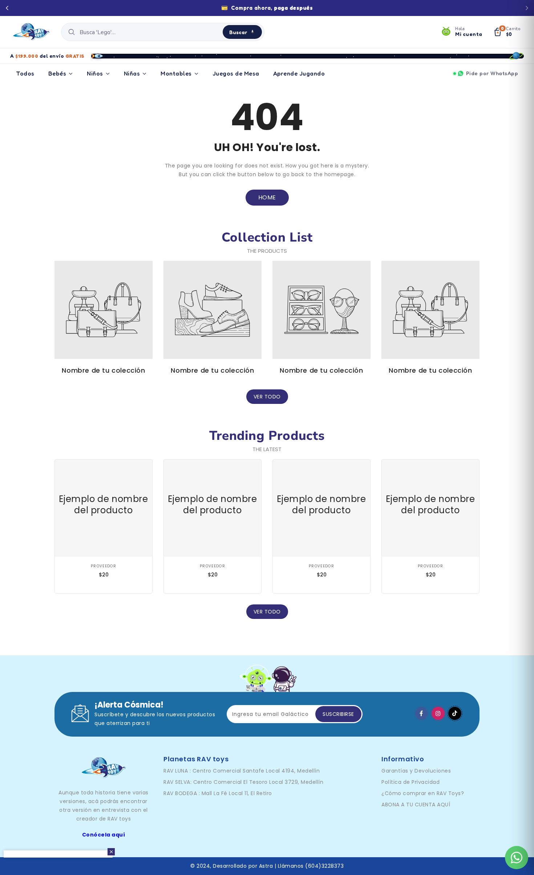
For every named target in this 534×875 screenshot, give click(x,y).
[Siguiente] (526, 8)
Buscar (238, 32)
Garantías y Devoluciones (416, 770)
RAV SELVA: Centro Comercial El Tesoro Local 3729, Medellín (243, 782)
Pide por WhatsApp (492, 73)
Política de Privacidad (410, 782)
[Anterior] (7, 8)
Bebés (57, 73)
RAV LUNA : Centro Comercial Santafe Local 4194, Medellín (241, 770)
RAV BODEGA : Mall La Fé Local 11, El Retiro (217, 793)
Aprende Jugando (299, 73)
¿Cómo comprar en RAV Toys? (422, 793)
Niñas (132, 73)
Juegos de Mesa (236, 73)
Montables (176, 73)
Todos (25, 73)
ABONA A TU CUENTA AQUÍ (415, 804)
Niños (95, 73)
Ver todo (267, 396)
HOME (267, 197)
